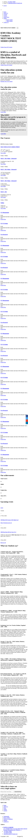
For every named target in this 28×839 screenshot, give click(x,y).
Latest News (6, 17)
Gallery (5, 18)
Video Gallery (9, 21)
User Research (4, 234)
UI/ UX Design (4, 223)
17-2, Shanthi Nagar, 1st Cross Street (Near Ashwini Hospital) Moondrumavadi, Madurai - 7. (15, 829)
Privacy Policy (6, 817)
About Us (5, 13)
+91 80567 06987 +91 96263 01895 (7, 832)
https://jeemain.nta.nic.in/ (6, 522)
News (4, 808)
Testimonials (6, 816)
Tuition (2, 202)
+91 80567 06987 (11, 1)
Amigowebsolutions (5, 837)
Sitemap (5, 820)
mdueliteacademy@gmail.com (15, 3)
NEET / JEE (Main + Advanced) (9, 158)
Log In (5, 5)
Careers (5, 15)
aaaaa (2, 507)
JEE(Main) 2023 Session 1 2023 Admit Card (9, 519)
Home (4, 11)
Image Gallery (9, 19)
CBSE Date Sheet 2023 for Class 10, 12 (8, 532)
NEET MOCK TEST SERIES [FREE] (10, 147)
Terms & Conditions (8, 819)
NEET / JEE (4, 191)
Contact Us (6, 22)
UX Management (5, 212)
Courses (5, 14)
